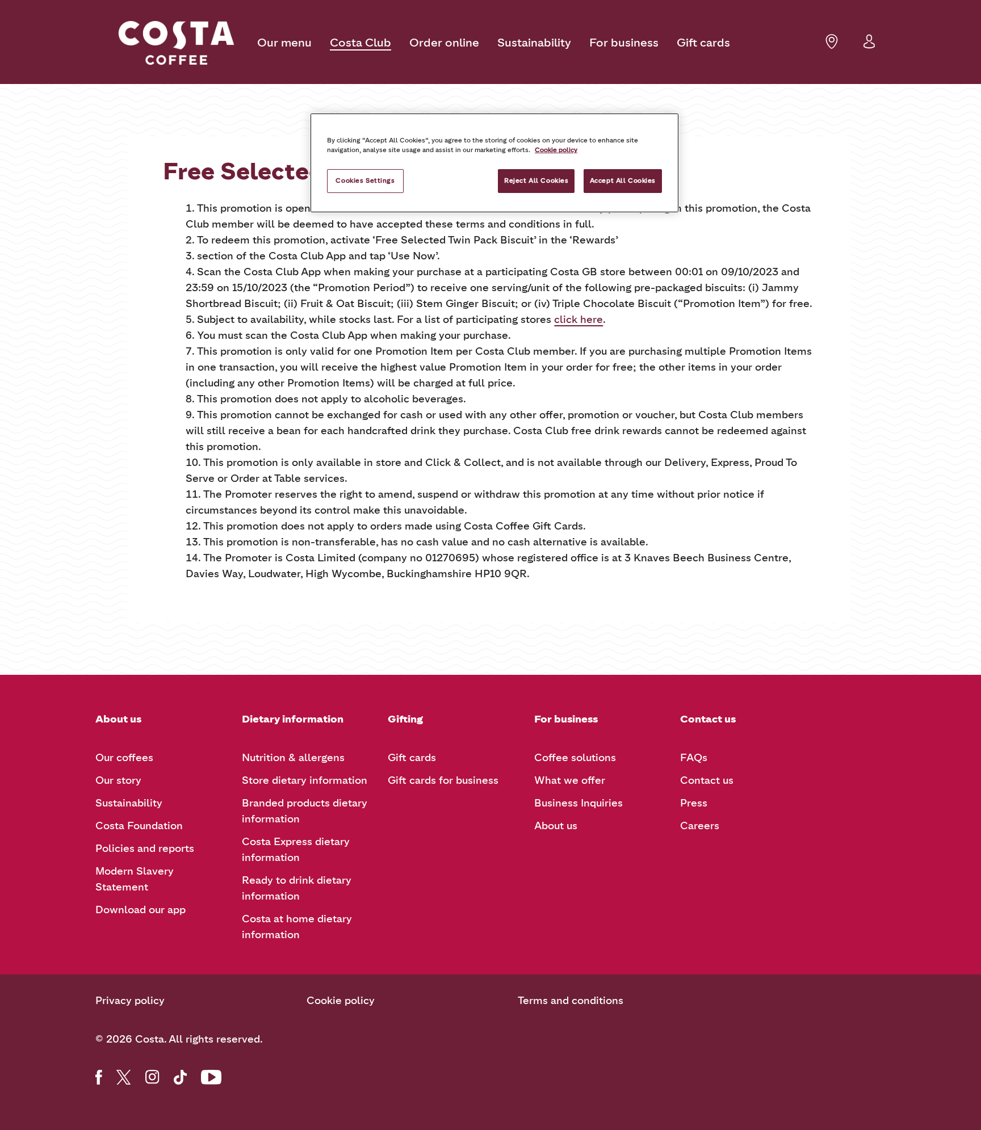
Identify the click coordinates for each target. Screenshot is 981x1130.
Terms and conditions (570, 1000)
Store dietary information (304, 780)
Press (693, 803)
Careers (699, 826)
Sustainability (534, 42)
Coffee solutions (575, 757)
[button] (869, 48)
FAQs (693, 757)
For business (624, 42)
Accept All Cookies (623, 180)
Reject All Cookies (536, 180)
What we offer (569, 780)
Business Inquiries (578, 803)
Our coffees (124, 757)
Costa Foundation (139, 826)
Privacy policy (130, 1000)
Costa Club (360, 42)
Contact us (706, 780)
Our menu (284, 42)
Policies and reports (144, 848)
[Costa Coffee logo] (176, 43)
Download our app (140, 910)
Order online (444, 42)
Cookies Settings (365, 180)
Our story (118, 780)
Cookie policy (341, 1000)
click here (578, 319)
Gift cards (703, 42)
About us (555, 826)
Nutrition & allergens (293, 757)
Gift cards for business (443, 780)
